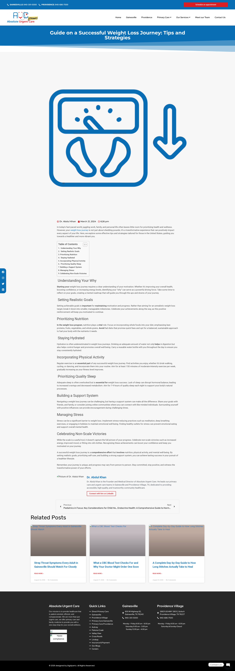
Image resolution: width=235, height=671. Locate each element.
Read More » (39, 573)
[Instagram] (3, 277)
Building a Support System (71, 267)
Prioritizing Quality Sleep (70, 264)
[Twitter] (3, 283)
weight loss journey (79, 230)
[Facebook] (3, 272)
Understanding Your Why (70, 248)
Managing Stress (67, 270)
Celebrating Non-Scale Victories (73, 273)
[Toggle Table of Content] (84, 244)
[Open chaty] (228, 664)
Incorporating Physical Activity (72, 261)
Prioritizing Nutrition (68, 254)
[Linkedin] (3, 289)
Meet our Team (202, 17)
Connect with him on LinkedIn (101, 493)
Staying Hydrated (67, 258)
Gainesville (131, 17)
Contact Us (220, 17)
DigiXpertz (71, 665)
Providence (146, 17)
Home (118, 17)
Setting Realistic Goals (69, 251)
